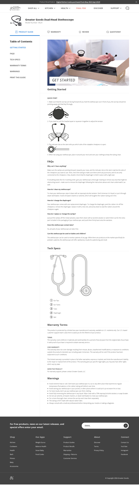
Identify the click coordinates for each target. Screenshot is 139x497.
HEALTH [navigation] (64, 8)
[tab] (25, 31)
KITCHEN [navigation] (49, 8)
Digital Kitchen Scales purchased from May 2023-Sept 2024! (78, 2)
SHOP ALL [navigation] (32, 8)
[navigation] (115, 8)
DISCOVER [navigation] (98, 8)
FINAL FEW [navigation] (81, 8)
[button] (33, 8)
